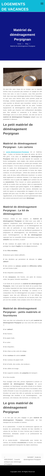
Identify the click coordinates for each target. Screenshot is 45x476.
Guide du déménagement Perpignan (32, 458)
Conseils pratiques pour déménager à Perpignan (12, 462)
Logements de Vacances (15, 6)
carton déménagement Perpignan (17, 152)
